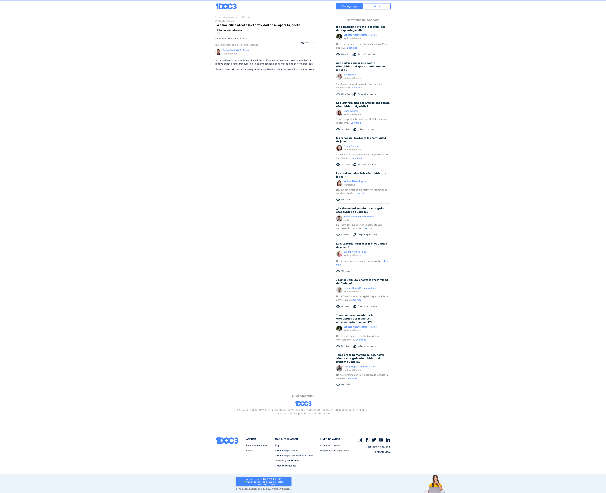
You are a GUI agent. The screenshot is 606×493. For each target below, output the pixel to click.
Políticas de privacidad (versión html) (294, 455)
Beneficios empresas (256, 445)
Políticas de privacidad (286, 450)
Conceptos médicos (330, 445)
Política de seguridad (285, 465)
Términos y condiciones (287, 460)
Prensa (249, 450)
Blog (277, 445)
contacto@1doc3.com (377, 446)
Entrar (377, 6)
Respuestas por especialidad (334, 450)
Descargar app (349, 6)
